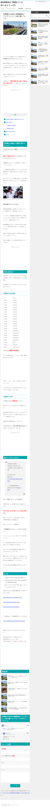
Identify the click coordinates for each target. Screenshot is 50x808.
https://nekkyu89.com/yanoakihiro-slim (12, 597)
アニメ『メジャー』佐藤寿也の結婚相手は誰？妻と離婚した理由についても (43, 69)
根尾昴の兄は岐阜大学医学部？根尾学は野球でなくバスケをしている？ (18, 696)
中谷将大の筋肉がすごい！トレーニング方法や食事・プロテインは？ (18, 702)
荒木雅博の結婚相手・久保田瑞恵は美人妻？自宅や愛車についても (43, 75)
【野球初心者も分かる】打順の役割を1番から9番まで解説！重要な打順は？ (43, 25)
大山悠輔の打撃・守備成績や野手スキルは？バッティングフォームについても (43, 63)
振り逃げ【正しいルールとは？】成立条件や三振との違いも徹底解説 (43, 31)
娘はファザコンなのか (10, 131)
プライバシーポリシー (11, 8)
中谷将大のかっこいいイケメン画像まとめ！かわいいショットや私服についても (18, 677)
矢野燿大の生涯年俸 (11, 125)
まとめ (7, 134)
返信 (28, 725)
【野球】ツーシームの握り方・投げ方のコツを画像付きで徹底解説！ (43, 44)
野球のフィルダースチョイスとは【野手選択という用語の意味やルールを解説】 (43, 81)
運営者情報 (20, 8)
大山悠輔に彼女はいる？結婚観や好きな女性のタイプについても (43, 56)
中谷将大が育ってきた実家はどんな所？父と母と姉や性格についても (18, 683)
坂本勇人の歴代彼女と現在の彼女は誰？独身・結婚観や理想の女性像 (43, 37)
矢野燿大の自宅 (10, 128)
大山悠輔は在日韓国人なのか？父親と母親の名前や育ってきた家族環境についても (43, 50)
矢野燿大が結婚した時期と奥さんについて (15, 119)
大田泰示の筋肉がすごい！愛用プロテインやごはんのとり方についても (18, 689)
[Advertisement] (15, 46)
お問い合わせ (28, 8)
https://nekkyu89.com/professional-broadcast (14, 620)
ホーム (2, 8)
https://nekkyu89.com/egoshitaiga (11, 606)
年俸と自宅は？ (9, 122)
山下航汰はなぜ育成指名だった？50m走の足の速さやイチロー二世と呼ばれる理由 (18, 708)
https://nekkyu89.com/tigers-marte (11, 602)
